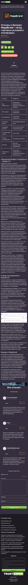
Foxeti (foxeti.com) (5, 523)
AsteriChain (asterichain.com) (8, 527)
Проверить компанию (7, 51)
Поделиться (3, 45)
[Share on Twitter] (6, 47)
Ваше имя (3, 496)
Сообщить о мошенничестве (9, 55)
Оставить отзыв (6, 42)
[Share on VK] (13, 47)
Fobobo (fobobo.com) (6, 521)
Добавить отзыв (4, 474)
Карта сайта (13, 577)
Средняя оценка (4, 35)
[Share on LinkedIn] (9, 47)
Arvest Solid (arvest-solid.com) (8, 530)
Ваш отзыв (3, 478)
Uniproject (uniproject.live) (7, 525)
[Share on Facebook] (2, 47)
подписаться (13, 570)
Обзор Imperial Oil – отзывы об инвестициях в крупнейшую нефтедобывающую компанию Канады (12, 548)
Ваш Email (3, 501)
